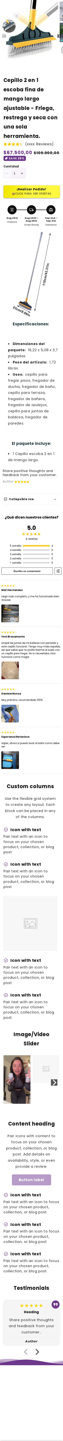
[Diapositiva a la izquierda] (4, 36)
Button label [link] (31, 1179)
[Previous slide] (9, 1082)
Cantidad (11, 166)
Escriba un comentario (27, 571)
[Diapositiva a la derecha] (59, 36)
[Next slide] (54, 1082)
